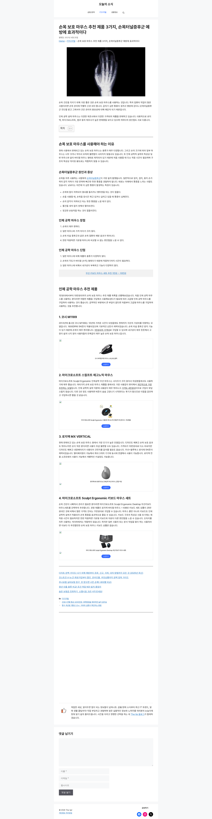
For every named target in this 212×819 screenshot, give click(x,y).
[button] (123, 13)
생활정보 (114, 12)
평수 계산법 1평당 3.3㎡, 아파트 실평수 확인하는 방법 (81, 605)
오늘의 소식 (106, 4)
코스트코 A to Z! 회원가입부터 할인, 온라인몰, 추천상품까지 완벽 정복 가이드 (94, 577)
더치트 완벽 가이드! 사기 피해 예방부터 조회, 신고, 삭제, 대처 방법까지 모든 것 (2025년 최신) (101, 573)
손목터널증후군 (94, 178)
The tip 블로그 (137, 714)
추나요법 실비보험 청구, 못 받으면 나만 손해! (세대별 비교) (85, 582)
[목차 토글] (69, 128)
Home (62, 41)
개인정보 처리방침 (65, 813)
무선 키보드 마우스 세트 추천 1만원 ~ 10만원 (106, 273)
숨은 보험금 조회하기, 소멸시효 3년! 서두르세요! (80, 591)
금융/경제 (91, 12)
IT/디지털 (102, 12)
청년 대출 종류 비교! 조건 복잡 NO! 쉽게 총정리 (80, 587)
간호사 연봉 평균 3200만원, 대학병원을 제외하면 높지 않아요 (84, 602)
